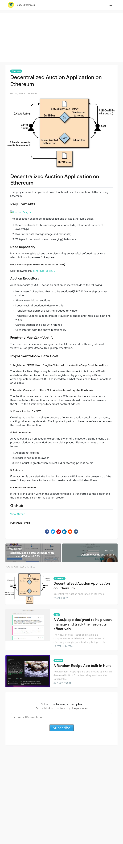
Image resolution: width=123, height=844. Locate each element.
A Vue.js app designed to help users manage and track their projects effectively (82, 624)
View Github (17, 514)
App (28, 522)
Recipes (58, 660)
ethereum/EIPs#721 (44, 270)
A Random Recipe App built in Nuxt (82, 665)
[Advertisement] (62, 36)
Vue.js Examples (26, 4)
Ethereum (16, 71)
